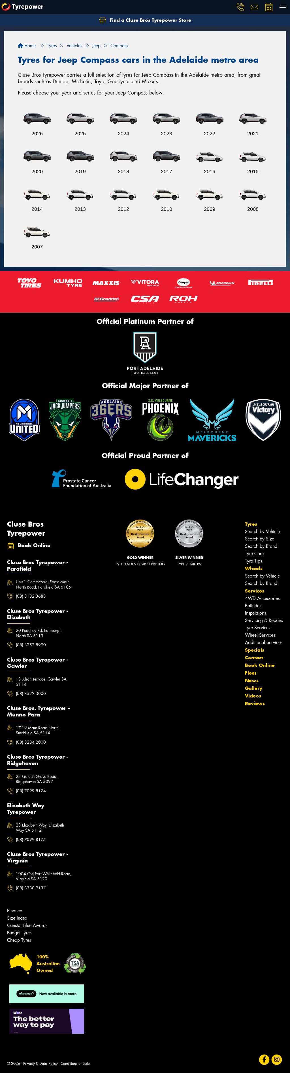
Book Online (260, 665)
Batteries (253, 606)
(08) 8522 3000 (31, 693)
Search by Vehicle (262, 532)
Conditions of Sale (75, 1063)
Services (254, 591)
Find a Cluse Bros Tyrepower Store (149, 20)
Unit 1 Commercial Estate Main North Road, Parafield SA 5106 (43, 584)
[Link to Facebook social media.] (264, 1060)
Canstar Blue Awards (27, 925)
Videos (253, 696)
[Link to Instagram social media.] (277, 1060)
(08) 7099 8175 (31, 839)
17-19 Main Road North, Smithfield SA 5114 (37, 730)
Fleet (250, 673)
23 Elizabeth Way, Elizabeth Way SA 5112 (40, 828)
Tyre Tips (253, 561)
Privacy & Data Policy (40, 1063)
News (252, 680)
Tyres (251, 524)
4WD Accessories (262, 598)
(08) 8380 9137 (31, 887)
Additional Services (263, 642)
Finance (14, 911)
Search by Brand (261, 546)
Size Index (17, 918)
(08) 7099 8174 (31, 790)
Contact (254, 657)
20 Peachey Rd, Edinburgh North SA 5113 (38, 633)
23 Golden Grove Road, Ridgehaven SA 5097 (36, 779)
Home (29, 46)
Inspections (255, 613)
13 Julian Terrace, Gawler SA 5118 (41, 682)
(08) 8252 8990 (31, 644)
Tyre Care (254, 554)
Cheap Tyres (19, 940)
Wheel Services (260, 635)
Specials (254, 650)
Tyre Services (257, 628)
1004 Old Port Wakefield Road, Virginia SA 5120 (43, 876)
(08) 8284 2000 (31, 742)
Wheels (254, 568)
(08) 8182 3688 (31, 596)
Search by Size (259, 539)
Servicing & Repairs (264, 620)
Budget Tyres (19, 933)
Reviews (255, 703)
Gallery (253, 688)
